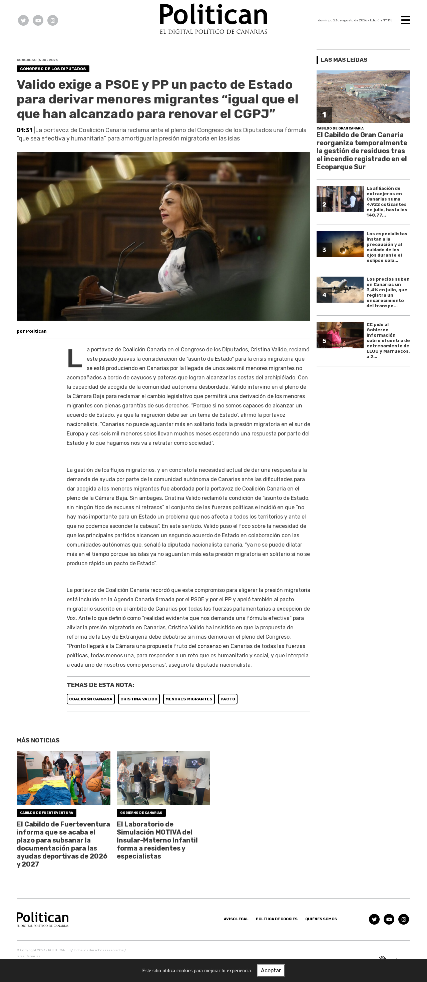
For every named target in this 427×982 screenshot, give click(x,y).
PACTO (228, 699)
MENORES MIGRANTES (188, 699)
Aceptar (271, 970)
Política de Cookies (277, 919)
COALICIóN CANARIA (90, 699)
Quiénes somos (321, 919)
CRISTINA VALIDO (138, 699)
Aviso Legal (236, 919)
